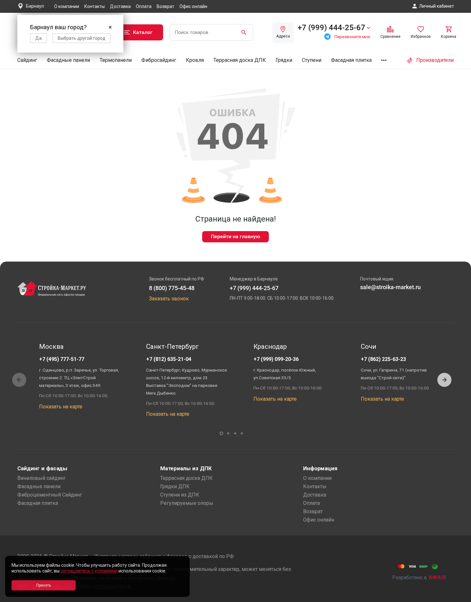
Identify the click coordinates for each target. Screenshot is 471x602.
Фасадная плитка (351, 60)
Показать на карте (60, 407)
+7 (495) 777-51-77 (61, 359)
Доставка (120, 6)
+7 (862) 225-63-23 (383, 359)
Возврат (165, 6)
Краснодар (270, 346)
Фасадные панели (68, 60)
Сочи (368, 346)
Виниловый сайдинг (41, 478)
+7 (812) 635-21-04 (168, 359)
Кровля (195, 60)
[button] (444, 380)
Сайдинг (27, 60)
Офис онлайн (193, 6)
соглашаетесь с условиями (89, 570)
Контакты (94, 6)
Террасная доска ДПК (239, 60)
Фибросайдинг (158, 60)
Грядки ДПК (175, 486)
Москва (51, 346)
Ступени (311, 60)
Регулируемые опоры (186, 503)
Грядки (284, 60)
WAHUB (437, 577)
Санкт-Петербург (172, 346)
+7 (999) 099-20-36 (276, 359)
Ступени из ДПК (179, 495)
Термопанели (116, 60)
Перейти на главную (235, 236)
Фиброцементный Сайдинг (49, 495)
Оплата (144, 6)
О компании (66, 6)
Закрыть (458, 596)
